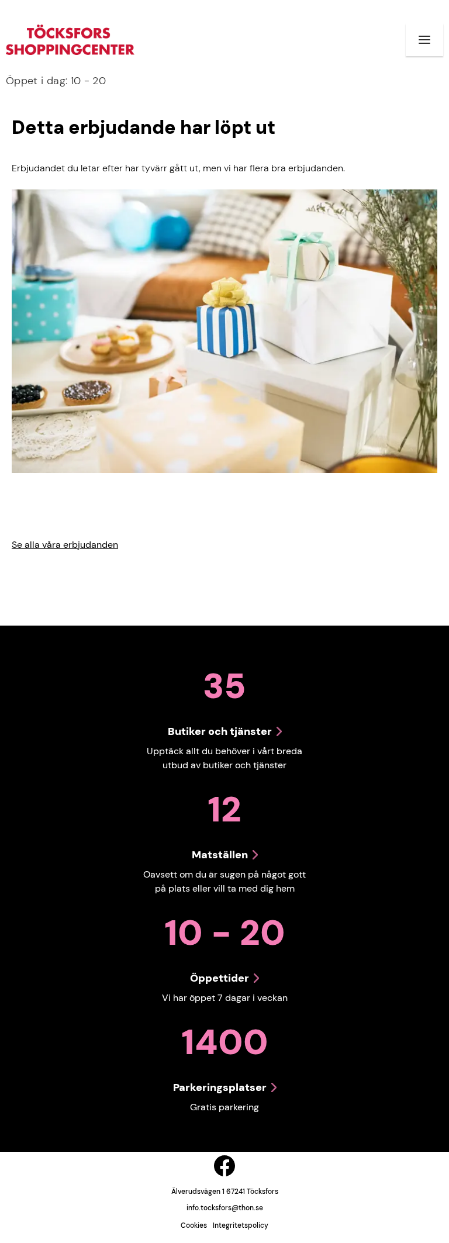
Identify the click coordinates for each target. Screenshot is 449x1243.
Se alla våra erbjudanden (65, 544)
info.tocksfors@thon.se (224, 1208)
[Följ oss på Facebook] (224, 1166)
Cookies (194, 1225)
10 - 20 (56, 81)
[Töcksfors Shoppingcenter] (70, 40)
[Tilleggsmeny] (424, 39)
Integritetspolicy (240, 1225)
